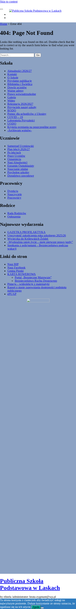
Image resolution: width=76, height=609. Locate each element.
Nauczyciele (14, 194)
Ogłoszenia (13, 216)
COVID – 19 (15, 117)
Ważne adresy (15, 90)
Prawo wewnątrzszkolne (21, 94)
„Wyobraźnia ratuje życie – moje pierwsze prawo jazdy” (40, 242)
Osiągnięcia (14, 159)
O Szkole (12, 77)
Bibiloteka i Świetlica (19, 84)
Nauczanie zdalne (17, 169)
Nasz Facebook (16, 267)
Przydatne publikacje (19, 80)
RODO (11, 110)
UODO (11, 123)
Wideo (11, 100)
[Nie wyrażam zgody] (42, 607)
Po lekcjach (14, 152)
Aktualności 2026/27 (19, 70)
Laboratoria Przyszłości (21, 120)
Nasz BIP (13, 264)
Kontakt (12, 74)
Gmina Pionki (15, 270)
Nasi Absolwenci (17, 162)
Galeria (11, 97)
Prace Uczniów (16, 155)
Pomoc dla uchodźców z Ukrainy (26, 113)
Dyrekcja (12, 191)
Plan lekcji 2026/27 (18, 149)
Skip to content (9, 1)
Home (3, 23)
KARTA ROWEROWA (21, 274)
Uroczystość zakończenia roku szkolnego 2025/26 (36, 235)
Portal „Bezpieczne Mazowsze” (33, 277)
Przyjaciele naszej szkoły (21, 107)
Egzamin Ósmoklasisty (20, 165)
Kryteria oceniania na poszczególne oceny (31, 127)
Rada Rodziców (16, 213)
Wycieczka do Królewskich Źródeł (28, 238)
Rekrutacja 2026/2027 (20, 103)
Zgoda (36, 607)
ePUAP (11, 294)
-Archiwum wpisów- (19, 130)
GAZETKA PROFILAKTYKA (26, 232)
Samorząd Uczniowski (20, 145)
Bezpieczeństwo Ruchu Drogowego (36, 280)
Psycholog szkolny (18, 172)
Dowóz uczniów (17, 87)
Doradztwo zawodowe (20, 175)
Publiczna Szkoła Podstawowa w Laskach (30, 584)
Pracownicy (14, 197)
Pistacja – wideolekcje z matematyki (28, 284)
